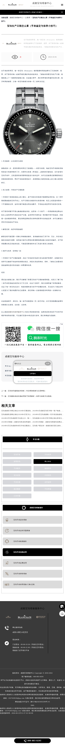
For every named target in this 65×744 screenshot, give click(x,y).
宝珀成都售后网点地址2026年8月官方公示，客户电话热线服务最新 (26, 414)
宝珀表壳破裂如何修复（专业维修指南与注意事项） (27, 391)
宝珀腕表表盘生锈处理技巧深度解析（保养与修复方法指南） (30, 396)
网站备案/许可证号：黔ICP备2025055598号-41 (32, 702)
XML (32, 705)
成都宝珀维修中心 (42, 3)
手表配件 (17, 468)
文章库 (27, 17)
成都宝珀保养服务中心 (16, 312)
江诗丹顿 (17, 496)
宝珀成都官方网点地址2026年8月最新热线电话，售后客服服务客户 (26, 411)
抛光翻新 (17, 489)
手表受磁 (48, 489)
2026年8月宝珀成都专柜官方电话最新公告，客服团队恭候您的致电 (26, 425)
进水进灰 (17, 475)
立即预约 (33, 373)
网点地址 (48, 461)
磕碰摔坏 (48, 468)
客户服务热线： (32, 687)
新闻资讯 (17, 461)
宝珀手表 (17, 454)
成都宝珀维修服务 (36, 507)
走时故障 (48, 482)
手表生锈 (17, 482)
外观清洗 (48, 475)
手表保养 (48, 454)
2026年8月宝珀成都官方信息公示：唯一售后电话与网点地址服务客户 (26, 418)
